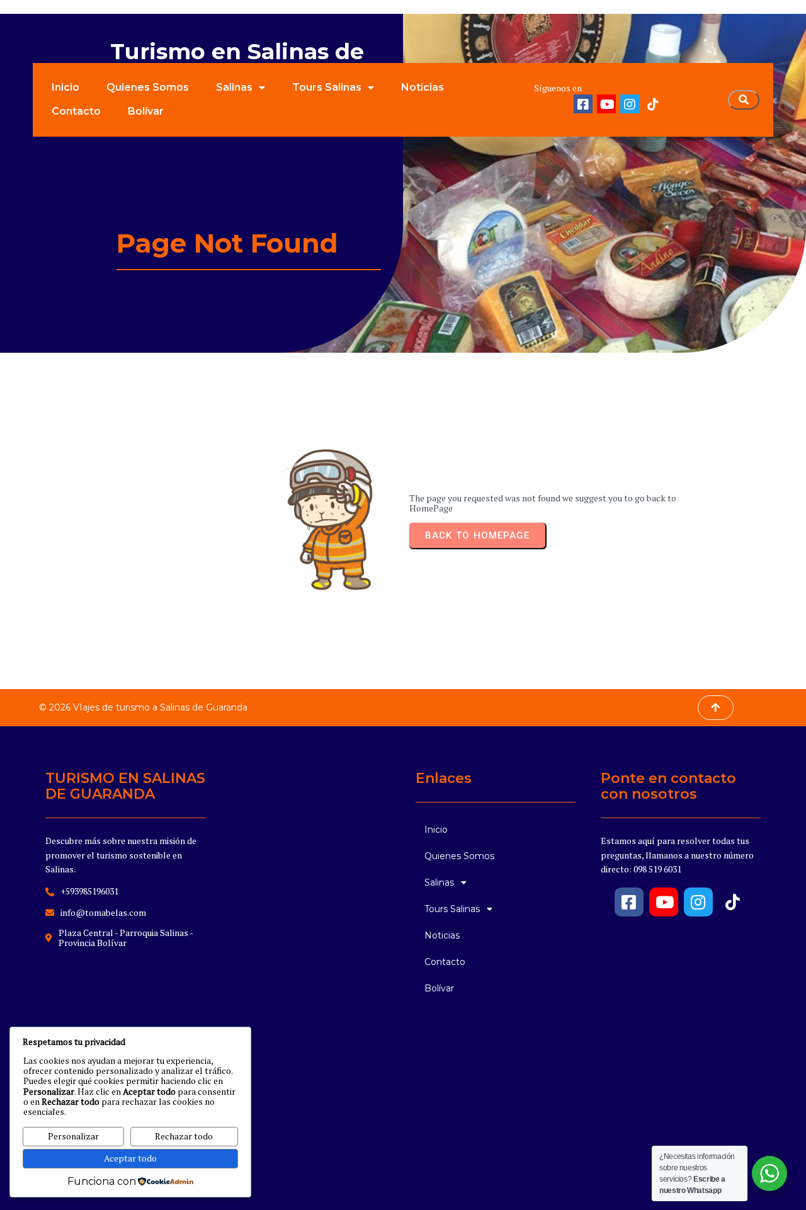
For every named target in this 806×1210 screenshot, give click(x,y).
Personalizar (73, 1136)
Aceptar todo (130, 1158)
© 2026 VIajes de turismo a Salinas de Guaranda (143, 707)
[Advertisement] (310, 968)
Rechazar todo (184, 1136)
